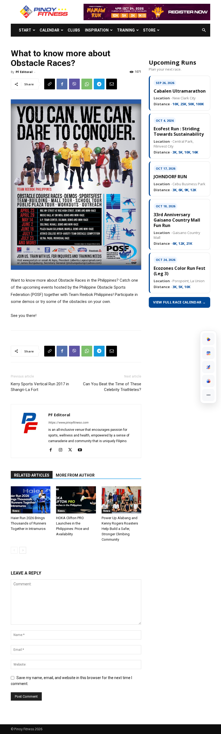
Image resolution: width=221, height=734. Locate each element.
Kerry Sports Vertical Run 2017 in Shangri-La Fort (40, 387)
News (15, 510)
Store (149, 30)
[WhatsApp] (86, 84)
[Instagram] (62, 450)
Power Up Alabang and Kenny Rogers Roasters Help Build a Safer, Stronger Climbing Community (120, 528)
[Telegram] (99, 84)
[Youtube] (81, 450)
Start (25, 30)
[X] (72, 450)
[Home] (208, 339)
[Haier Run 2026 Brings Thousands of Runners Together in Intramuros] (30, 499)
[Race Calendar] (208, 353)
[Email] (111, 84)
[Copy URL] (49, 84)
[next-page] (22, 550)
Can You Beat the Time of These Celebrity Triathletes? (112, 387)
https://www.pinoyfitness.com (68, 422)
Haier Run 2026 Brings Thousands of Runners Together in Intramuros (28, 523)
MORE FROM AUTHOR (75, 475)
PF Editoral (24, 72)
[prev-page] (14, 550)
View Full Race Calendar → (179, 302)
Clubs (74, 30)
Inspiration (97, 30)
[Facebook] (62, 84)
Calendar (49, 30)
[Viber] (74, 84)
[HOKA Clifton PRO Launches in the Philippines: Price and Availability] (76, 499)
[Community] (208, 381)
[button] (203, 30)
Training (126, 30)
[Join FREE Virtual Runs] (208, 367)
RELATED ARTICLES (31, 475)
